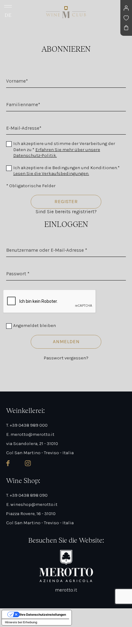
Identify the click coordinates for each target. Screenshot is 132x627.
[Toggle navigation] (8, 6)
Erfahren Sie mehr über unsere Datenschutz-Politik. (56, 152)
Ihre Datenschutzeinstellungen (43, 614)
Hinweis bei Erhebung (21, 622)
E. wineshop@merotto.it (31, 504)
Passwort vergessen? (66, 358)
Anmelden (66, 341)
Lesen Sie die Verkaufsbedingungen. (51, 173)
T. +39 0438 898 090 (27, 495)
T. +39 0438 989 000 (27, 425)
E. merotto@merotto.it (30, 434)
